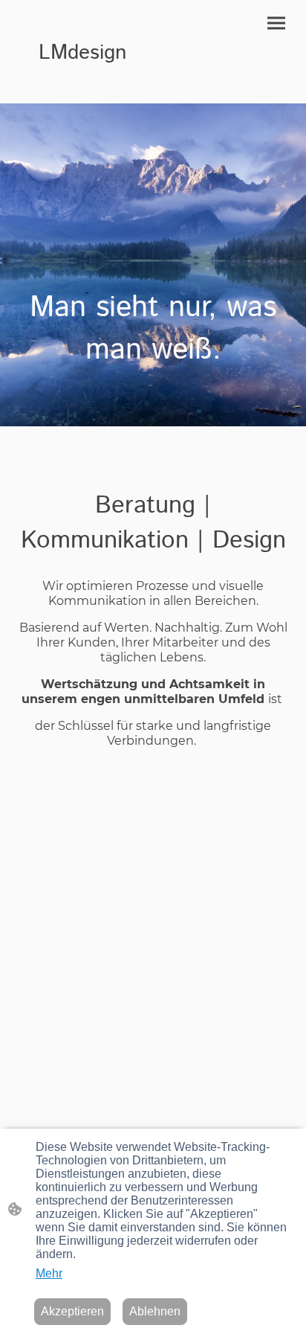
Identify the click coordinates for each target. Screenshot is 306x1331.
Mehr (49, 1273)
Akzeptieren (72, 1311)
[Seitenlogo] (82, 85)
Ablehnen (154, 1311)
